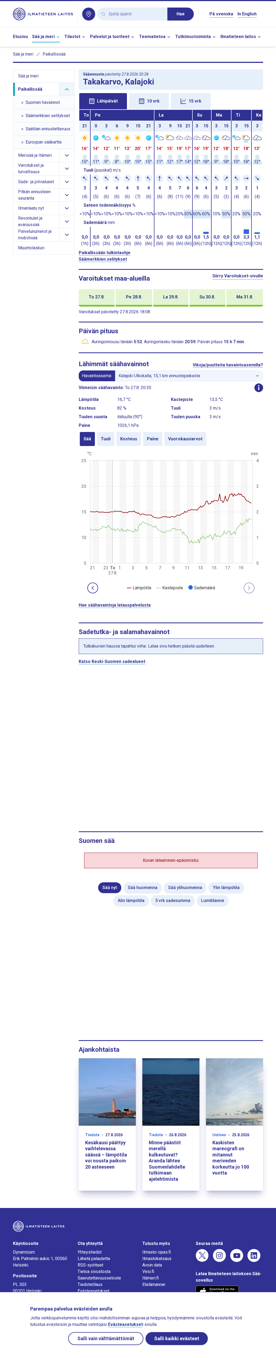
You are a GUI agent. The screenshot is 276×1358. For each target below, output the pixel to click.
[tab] (103, 101)
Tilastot (72, 36)
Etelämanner (153, 1284)
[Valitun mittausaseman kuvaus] (258, 387)
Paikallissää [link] (54, 54)
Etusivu (20, 36)
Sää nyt (109, 887)
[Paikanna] (88, 14)
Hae (181, 13)
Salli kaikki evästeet (176, 1338)
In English (247, 13)
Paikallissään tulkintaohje (104, 252)
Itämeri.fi (150, 1278)
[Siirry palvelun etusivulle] (43, 14)
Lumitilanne (212, 900)
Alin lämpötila (131, 900)
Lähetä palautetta (94, 1258)
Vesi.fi (148, 1271)
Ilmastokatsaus (156, 1258)
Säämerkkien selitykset (103, 259)
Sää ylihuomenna (185, 887)
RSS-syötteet (90, 1265)
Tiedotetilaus (90, 1284)
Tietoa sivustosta (94, 1271)
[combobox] (136, 14)
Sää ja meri (43, 36)
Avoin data (152, 1265)
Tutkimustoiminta (193, 36)
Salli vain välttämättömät (105, 1338)
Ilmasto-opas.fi (156, 1252)
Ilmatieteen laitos (238, 36)
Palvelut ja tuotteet (109, 36)
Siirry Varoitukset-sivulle (237, 275)
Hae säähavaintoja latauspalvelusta (115, 605)
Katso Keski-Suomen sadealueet (112, 661)
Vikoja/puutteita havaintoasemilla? (228, 364)
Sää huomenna (142, 887)
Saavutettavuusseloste (99, 1278)
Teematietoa (152, 36)
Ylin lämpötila (226, 887)
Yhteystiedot (90, 1252)
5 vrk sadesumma (172, 900)
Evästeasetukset (93, 1291)
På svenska (221, 13)
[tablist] (171, 100)
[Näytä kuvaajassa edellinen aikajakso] (92, 588)
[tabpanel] (171, 178)
